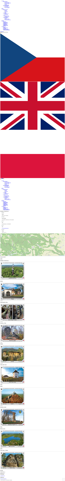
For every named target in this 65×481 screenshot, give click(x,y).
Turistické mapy (7, 17)
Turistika (6, 10)
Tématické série (7, 13)
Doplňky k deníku (7, 16)
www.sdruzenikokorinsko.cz (5, 228)
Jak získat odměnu (7, 3)
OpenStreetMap (63, 255)
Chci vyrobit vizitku (7, 186)
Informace (3, 26)
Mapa (2, 8)
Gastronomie (6, 11)
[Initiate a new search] (63, 234)
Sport (5, 12)
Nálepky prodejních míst (8, 19)
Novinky (3, 20)
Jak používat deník (7, 2)
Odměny (6, 4)
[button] (1, 234)
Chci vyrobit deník (7, 7)
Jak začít (3, 180)
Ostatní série (6, 14)
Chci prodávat (6, 6)
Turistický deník (7, 15)
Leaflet (59, 255)
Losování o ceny (7, 184)
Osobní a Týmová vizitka (8, 182)
